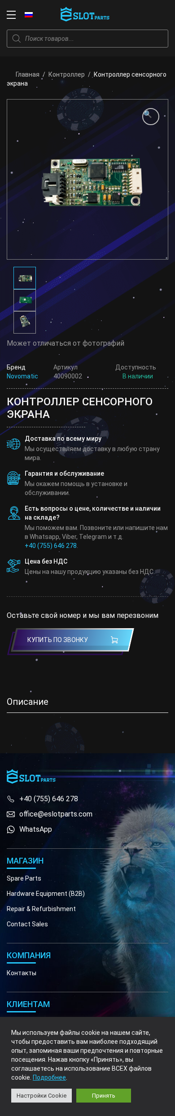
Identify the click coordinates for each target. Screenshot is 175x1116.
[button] (150, 116)
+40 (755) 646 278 (51, 545)
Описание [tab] (27, 701)
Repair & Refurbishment (41, 908)
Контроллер (66, 74)
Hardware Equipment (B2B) (46, 893)
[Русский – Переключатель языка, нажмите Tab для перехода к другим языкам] (28, 14)
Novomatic (22, 376)
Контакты (21, 973)
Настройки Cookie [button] (41, 1095)
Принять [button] (103, 1095)
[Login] (143, 14)
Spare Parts (24, 878)
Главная (27, 74)
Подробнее (49, 1077)
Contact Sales (27, 924)
